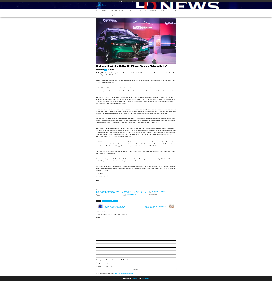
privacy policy (99, 1)
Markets (144, 1)
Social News (138, 1)
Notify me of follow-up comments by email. (107, 263)
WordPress (135, 278)
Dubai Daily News (101, 5)
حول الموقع (121, 1)
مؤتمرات (133, 1)
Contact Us (113, 1)
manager (112, 69)
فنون (149, 1)
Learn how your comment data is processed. (123, 273)
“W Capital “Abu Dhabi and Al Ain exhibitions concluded (160, 191)
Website (98, 253)
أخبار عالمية (127, 1)
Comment (98, 217)
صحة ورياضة (167, 1)
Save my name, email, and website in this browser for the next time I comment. (116, 260)
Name (97, 239)
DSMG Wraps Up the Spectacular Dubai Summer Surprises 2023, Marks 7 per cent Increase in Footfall (114, 208)
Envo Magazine (145, 278)
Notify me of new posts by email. (105, 266)
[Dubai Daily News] (96, 11)
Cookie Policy (107, 1)
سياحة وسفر (161, 1)
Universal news (154, 1)
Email (97, 246)
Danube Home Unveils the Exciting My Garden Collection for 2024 (155, 207)
